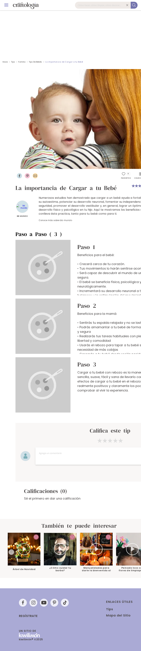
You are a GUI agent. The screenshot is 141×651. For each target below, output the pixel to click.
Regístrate (28, 616)
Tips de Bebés (35, 61)
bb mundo (22, 216)
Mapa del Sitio (118, 615)
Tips (13, 61)
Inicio (5, 61)
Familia (21, 61)
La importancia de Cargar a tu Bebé (64, 61)
